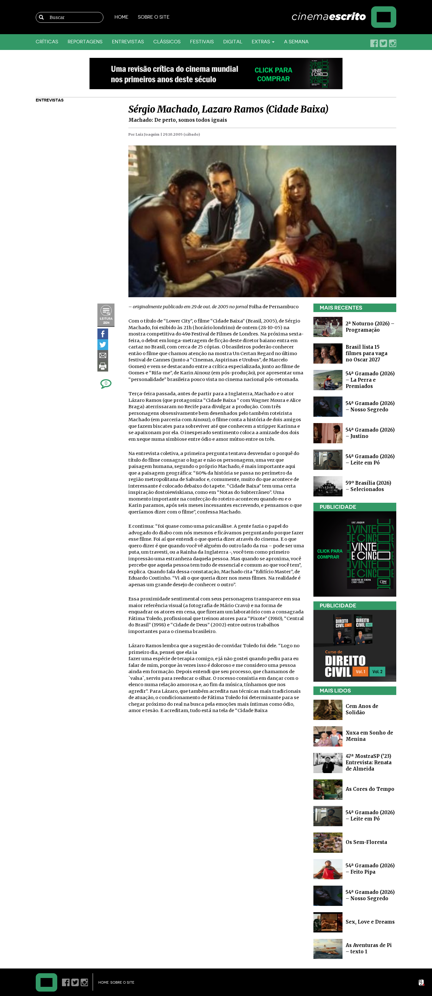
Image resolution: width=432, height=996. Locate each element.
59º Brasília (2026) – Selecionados (368, 486)
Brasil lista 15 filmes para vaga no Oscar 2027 (366, 353)
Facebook (374, 43)
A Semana (296, 42)
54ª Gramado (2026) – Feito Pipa (370, 869)
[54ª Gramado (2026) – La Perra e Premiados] (328, 380)
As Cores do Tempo (370, 789)
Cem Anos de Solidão (362, 709)
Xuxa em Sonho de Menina (369, 736)
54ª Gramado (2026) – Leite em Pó (370, 459)
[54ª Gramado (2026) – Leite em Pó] (328, 459)
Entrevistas (128, 42)
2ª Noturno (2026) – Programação (370, 327)
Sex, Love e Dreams (370, 922)
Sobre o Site (154, 17)
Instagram (392, 43)
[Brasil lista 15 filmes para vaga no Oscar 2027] (328, 353)
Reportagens (85, 42)
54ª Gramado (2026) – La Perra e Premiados (370, 380)
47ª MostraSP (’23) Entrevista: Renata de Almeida (369, 762)
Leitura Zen (105, 315)
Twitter (383, 43)
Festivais (202, 42)
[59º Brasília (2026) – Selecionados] (328, 486)
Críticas (47, 42)
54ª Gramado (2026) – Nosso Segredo (370, 406)
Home (121, 17)
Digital (232, 42)
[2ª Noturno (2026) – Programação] (328, 326)
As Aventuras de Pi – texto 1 (369, 948)
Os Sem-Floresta (366, 842)
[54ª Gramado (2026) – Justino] (328, 433)
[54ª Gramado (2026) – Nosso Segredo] (328, 406)
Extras (261, 42)
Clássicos (167, 42)
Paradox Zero (422, 983)
